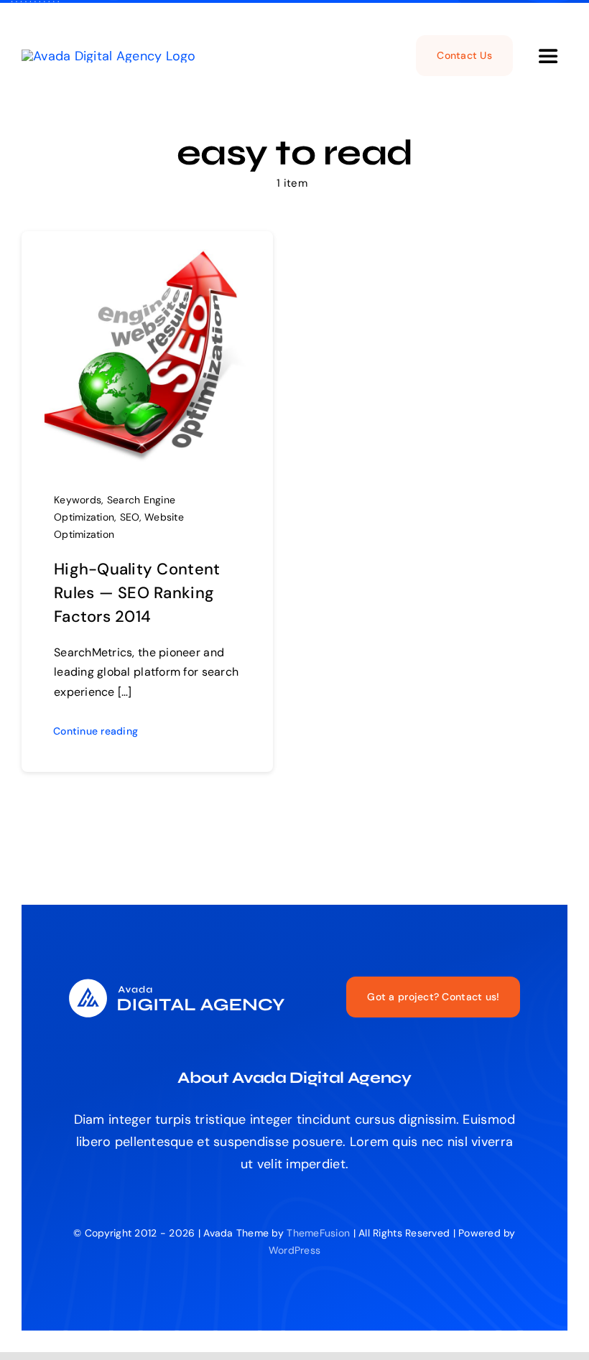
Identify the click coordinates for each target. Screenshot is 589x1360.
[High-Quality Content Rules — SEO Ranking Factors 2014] (147, 260)
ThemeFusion (318, 1232)
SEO (129, 517)
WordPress (294, 1250)
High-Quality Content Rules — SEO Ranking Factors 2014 (137, 593)
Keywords (77, 499)
